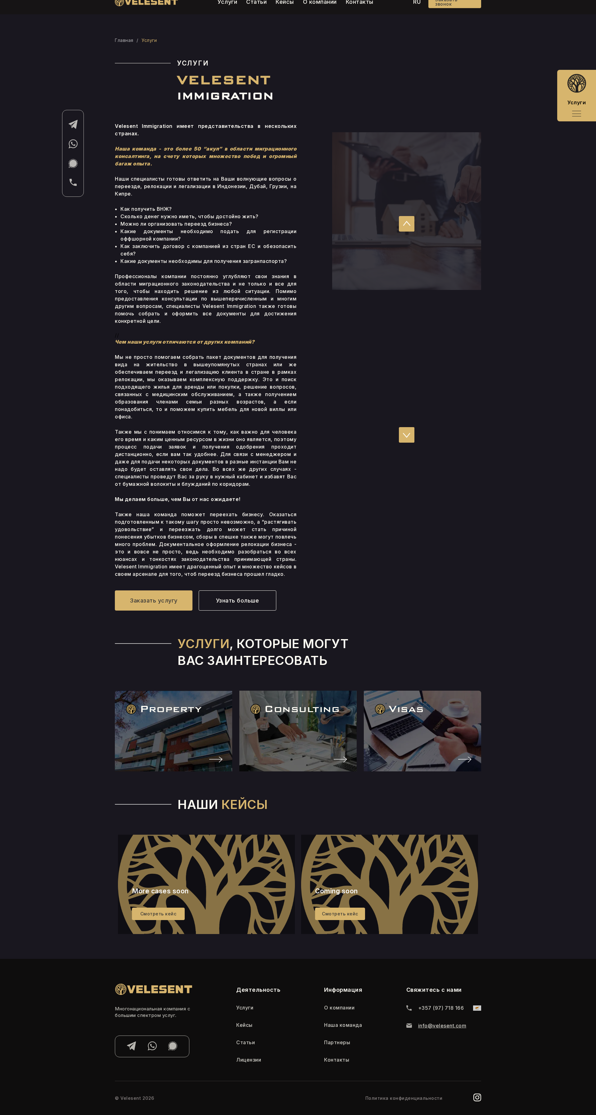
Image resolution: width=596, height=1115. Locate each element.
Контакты (359, 12)
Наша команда (343, 1024)
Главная (124, 40)
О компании (320, 12)
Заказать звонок (446, 12)
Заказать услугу (154, 600)
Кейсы (285, 12)
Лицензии (248, 1059)
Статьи (256, 12)
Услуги (244, 1007)
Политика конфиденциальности (404, 1098)
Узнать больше (237, 600)
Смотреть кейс (158, 913)
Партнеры (337, 1042)
